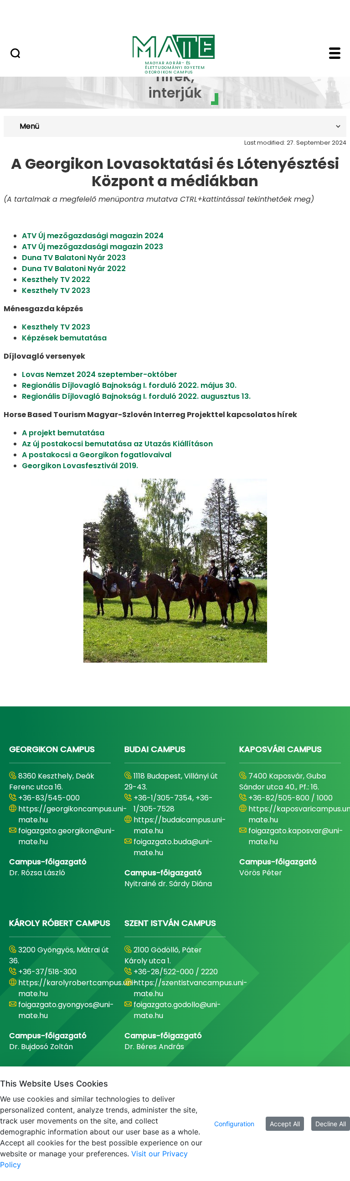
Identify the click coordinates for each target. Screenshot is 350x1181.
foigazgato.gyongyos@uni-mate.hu (66, 1010)
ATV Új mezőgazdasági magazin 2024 (93, 235)
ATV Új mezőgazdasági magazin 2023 (92, 246)
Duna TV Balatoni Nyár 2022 (74, 268)
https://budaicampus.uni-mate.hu (180, 825)
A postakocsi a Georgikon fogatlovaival (96, 454)
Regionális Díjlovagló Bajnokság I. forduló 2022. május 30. (129, 385)
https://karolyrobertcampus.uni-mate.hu (77, 988)
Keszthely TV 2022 (56, 279)
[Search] (15, 54)
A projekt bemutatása (63, 433)
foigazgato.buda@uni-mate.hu (173, 847)
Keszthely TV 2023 (56, 290)
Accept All (285, 1124)
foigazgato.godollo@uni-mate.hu (177, 1010)
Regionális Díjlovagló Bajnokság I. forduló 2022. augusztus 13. (136, 396)
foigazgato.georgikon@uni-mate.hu (66, 836)
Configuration (234, 1124)
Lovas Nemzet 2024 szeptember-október (99, 374)
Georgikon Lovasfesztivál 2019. (80, 465)
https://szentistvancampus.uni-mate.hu (190, 988)
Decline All (330, 1124)
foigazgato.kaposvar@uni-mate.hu (295, 836)
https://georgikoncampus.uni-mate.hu (72, 814)
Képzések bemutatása (64, 338)
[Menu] (334, 54)
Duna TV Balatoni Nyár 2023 (74, 257)
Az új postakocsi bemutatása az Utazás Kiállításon (117, 444)
